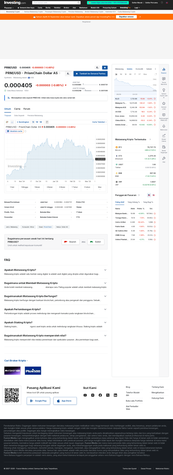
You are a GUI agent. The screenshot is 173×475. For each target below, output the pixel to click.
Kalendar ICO (111, 12)
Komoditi (139, 69)
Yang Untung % (134, 202)
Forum (27, 108)
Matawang (119, 69)
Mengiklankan (158, 392)
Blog (128, 387)
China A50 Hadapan (123, 120)
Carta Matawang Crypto (126, 12)
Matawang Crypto (13, 12)
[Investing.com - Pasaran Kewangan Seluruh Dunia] (15, 3)
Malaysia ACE (120, 107)
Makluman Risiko (162, 469)
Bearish (72, 242)
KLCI (117, 99)
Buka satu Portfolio (134, 401)
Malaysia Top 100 (122, 103)
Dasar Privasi (146, 469)
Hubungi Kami (158, 398)
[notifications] (162, 2)
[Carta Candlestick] (7, 122)
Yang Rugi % (148, 202)
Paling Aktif (119, 202)
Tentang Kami (158, 387)
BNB (120, 173)
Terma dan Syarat (130, 469)
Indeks (129, 69)
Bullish (98, 242)
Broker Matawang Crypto (94, 12)
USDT (121, 164)
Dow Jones (119, 116)
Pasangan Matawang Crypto (55, 12)
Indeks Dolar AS (121, 125)
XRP (120, 182)
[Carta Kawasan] (12, 122)
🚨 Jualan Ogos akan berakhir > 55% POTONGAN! (108, 3)
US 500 (118, 112)
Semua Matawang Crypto (33, 12)
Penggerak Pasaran (125, 195)
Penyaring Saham (110, 8)
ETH (120, 156)
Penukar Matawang (75, 12)
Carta (17, 108)
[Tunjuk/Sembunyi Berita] (47, 122)
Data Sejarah (19, 115)
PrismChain (48, 227)
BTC (120, 147)
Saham (149, 69)
